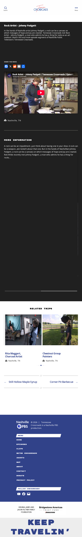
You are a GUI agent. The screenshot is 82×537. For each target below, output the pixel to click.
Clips (19, 449)
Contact (21, 471)
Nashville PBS (51, 425)
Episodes (21, 444)
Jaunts (20, 458)
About (19, 467)
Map (18, 462)
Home (19, 440)
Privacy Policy (25, 480)
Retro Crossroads (26, 453)
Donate (20, 476)
